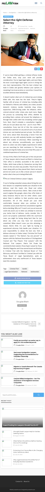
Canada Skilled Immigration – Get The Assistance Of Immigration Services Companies (27, 380)
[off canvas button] (36, 3)
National (32, 28)
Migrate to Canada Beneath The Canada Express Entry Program (28, 367)
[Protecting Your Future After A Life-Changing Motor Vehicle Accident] (7, 453)
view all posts (22, 305)
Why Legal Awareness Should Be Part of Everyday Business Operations (26, 460)
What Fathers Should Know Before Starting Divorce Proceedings (27, 442)
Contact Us (19, 481)
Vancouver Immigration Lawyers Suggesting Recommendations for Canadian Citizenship (26, 354)
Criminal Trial (23, 26)
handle (30, 26)
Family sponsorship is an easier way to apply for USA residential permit (27, 341)
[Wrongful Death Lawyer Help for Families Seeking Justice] (7, 434)
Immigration (8, 16)
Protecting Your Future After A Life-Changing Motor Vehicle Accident (27, 451)
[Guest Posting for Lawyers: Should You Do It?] (22, 417)
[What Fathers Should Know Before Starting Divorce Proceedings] (7, 443)
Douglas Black (5, 29)
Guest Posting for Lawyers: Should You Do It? (20, 425)
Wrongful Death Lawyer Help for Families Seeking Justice (26, 432)
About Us (26, 481)
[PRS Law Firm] (10, 3)
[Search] (41, 3)
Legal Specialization (23, 28)
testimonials (21, 30)
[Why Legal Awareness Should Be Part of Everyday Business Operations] (7, 462)
